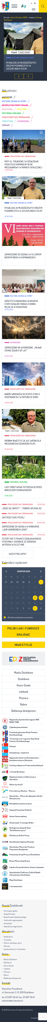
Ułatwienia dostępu (33, 9)
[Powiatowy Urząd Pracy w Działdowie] (5, 854)
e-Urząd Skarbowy (17, 772)
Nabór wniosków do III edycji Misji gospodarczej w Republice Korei (22, 396)
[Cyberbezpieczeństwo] (5, 727)
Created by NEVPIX (38, 1018)
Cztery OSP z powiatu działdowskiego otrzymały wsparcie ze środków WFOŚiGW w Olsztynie (21, 541)
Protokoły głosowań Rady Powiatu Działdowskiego (23, 733)
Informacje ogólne (11, 911)
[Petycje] (5, 746)
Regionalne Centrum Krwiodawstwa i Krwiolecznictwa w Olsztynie (24, 759)
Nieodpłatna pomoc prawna (20, 803)
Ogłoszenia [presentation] (7, 109)
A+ (35, 3)
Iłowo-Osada (23, 685)
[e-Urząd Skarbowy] (5, 772)
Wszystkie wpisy (17, 553)
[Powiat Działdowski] (5, 6)
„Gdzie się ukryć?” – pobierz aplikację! (21, 508)
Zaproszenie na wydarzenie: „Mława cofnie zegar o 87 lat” (23, 349)
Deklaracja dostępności (23, 710)
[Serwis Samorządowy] (5, 816)
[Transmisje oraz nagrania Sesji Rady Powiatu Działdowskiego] (5, 740)
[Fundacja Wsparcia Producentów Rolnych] (5, 765)
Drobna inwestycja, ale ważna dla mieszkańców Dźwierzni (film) (23, 442)
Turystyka (7, 940)
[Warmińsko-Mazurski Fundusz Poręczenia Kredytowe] (5, 848)
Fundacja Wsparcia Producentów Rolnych (26, 765)
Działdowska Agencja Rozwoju (21, 842)
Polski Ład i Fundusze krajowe (23, 631)
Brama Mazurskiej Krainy (19, 861)
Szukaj (43, 6)
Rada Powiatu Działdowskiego (15, 917)
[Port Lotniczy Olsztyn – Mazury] (5, 791)
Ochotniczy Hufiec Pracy (19, 835)
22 (35, 598)
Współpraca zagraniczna (13, 926)
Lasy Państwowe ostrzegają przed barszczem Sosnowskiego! (23, 489)
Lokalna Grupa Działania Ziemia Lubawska (26, 867)
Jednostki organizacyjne (13, 920)
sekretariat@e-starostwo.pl (12, 1000)
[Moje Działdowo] (5, 880)
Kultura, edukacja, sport (21, 203)
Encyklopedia (23, 658)
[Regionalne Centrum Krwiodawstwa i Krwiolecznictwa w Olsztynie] (5, 759)
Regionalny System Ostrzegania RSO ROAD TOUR (24, 720)
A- (32, 3)
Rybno (23, 704)
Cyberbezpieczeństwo (18, 727)
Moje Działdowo (15, 880)
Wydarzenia (15, 342)
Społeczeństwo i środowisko (23, 156)
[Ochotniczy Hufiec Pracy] (5, 835)
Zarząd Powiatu (9, 914)
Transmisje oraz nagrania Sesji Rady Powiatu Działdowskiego (24, 740)
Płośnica (23, 698)
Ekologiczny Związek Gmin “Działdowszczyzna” (20, 829)
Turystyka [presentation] (7, 121)
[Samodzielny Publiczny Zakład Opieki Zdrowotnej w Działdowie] (5, 874)
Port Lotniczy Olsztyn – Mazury (22, 791)
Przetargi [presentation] (22, 109)
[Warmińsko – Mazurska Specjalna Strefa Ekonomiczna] (5, 797)
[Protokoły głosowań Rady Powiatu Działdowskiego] (5, 734)
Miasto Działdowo (23, 672)
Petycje (12, 746)
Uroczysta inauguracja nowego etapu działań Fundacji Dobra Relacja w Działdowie (21, 303)
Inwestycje (23, 645)
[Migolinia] (23, 6)
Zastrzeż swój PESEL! (13, 517)
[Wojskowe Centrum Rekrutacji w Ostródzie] (5, 778)
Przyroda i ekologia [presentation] (11, 113)
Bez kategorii (17, 58)
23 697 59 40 (11, 997)
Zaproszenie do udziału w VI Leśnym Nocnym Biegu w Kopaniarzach (20, 65)
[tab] (9, 97)
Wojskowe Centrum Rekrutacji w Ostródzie (22, 778)
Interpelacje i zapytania (19, 752)
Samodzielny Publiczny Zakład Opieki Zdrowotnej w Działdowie (24, 873)
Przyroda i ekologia (18, 482)
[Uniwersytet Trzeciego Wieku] (5, 823)
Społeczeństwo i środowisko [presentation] (16, 117)
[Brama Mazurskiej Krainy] (5, 861)
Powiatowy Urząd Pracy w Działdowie (24, 854)
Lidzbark (23, 691)
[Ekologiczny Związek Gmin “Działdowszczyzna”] (5, 829)
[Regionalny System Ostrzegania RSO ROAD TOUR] (5, 721)
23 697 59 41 (29, 997)
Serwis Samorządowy (18, 816)
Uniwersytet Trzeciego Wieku (21, 823)
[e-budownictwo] (5, 886)
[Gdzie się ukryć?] (5, 784)
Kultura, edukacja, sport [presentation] (14, 101)
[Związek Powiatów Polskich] (5, 810)
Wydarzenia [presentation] (23, 121)
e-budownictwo (15, 886)
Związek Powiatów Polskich (20, 810)
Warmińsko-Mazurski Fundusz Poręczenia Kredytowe (22, 848)
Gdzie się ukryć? (16, 784)
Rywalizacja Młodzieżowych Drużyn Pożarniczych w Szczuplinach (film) (23, 209)
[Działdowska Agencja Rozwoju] (5, 842)
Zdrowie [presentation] (6, 125)
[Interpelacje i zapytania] (5, 753)
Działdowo (23, 679)
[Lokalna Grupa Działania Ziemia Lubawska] (5, 867)
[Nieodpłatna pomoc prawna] (5, 804)
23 (41, 598)
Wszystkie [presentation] (7, 97)
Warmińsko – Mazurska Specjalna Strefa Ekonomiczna (25, 797)
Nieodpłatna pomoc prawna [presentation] (15, 105)
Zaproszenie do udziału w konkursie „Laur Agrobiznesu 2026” (20, 528)
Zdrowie (7, 946)
